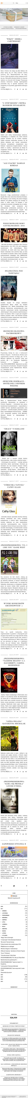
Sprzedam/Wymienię (21, 28)
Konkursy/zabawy (19, 27)
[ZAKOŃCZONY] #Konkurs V (14, 1074)
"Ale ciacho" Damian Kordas (14, 164)
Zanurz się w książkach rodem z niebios (9, 1096)
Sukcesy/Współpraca (7, 28)
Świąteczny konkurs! (13, 1035)
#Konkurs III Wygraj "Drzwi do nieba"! (14, 1026)
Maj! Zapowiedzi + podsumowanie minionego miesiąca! (14, 1064)
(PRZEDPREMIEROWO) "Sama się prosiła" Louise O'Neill (14, 783)
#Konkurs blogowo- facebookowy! (14, 332)
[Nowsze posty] (1, 885)
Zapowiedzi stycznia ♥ (14, 844)
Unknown (14, 896)
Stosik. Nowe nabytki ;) (14, 1055)
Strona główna (8, 27)
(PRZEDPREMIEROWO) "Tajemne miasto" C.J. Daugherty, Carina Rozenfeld (14, 661)
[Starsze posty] (26, 885)
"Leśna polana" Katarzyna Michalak (14, 722)
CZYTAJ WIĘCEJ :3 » (6, 89)
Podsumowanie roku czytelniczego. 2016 (14, 224)
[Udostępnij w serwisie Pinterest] (26, 90)
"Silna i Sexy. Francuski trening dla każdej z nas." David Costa (14, 1045)
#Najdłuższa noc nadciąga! (14, 272)
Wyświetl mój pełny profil (14, 898)
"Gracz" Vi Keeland (14, 429)
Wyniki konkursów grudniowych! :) (14, 604)
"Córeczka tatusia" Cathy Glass (14, 486)
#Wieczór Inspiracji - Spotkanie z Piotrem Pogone (14, 383)
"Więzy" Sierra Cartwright (14, 40)
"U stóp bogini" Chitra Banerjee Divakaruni (14, 104)
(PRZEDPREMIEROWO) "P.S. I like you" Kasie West (14, 546)
